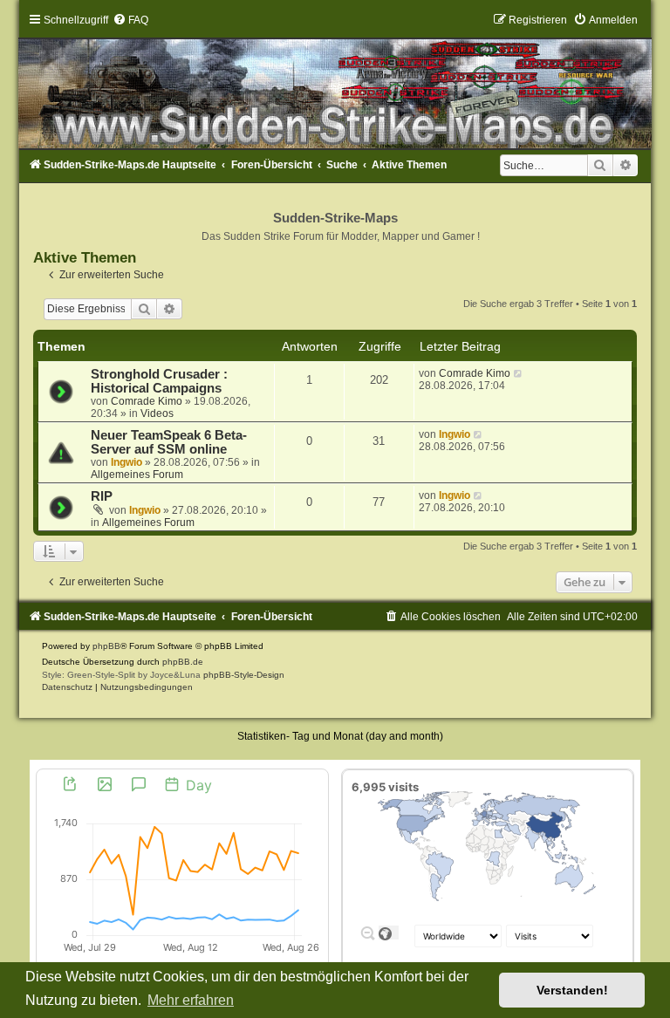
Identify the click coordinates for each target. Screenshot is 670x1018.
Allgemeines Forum (137, 474)
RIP (102, 496)
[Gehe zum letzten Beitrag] (518, 373)
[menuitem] (130, 20)
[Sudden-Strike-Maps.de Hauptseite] (334, 81)
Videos (157, 413)
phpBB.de (182, 661)
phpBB (106, 646)
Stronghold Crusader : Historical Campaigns (159, 381)
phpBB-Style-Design (243, 675)
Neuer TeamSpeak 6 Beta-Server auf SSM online (169, 442)
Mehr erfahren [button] (190, 1000)
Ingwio (126, 462)
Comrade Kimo (146, 401)
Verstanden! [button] (572, 990)
